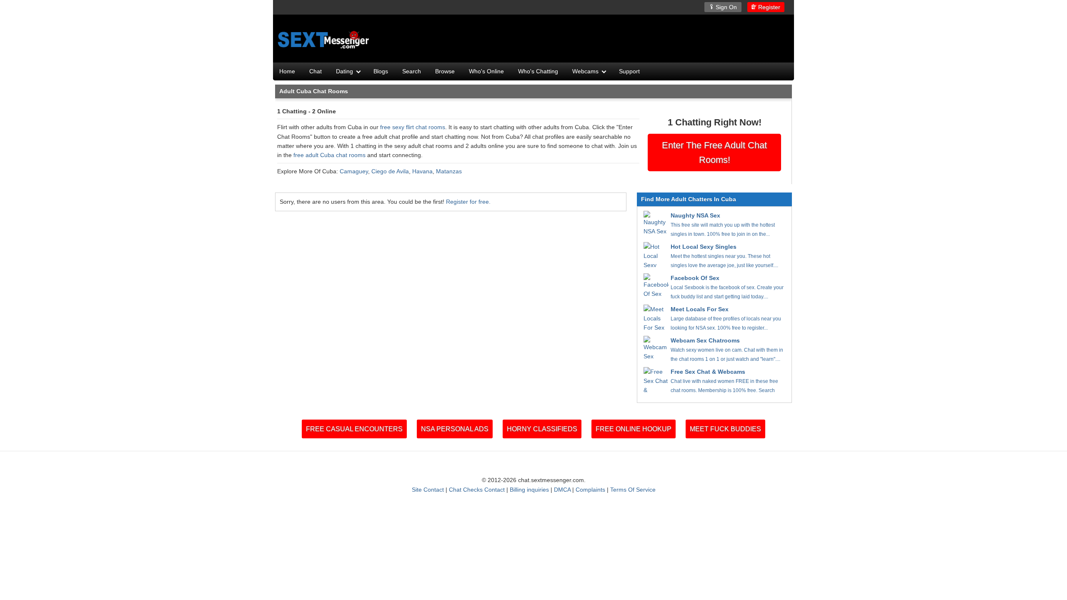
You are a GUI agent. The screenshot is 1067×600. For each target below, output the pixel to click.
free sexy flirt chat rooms (412, 127)
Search (411, 71)
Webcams (585, 71)
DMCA (562, 489)
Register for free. (468, 201)
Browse (445, 71)
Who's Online (486, 71)
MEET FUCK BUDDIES (725, 428)
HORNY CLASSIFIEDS (542, 428)
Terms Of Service (633, 489)
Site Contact (428, 489)
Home (287, 71)
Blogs (380, 71)
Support (629, 71)
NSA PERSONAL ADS (454, 428)
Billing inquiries (529, 489)
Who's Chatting (538, 71)
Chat (315, 71)
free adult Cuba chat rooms (329, 155)
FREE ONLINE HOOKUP (633, 428)
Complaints (590, 489)
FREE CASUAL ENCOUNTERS (354, 428)
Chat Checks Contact (477, 489)
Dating (344, 71)
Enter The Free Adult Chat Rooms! (714, 152)
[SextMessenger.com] (324, 39)
